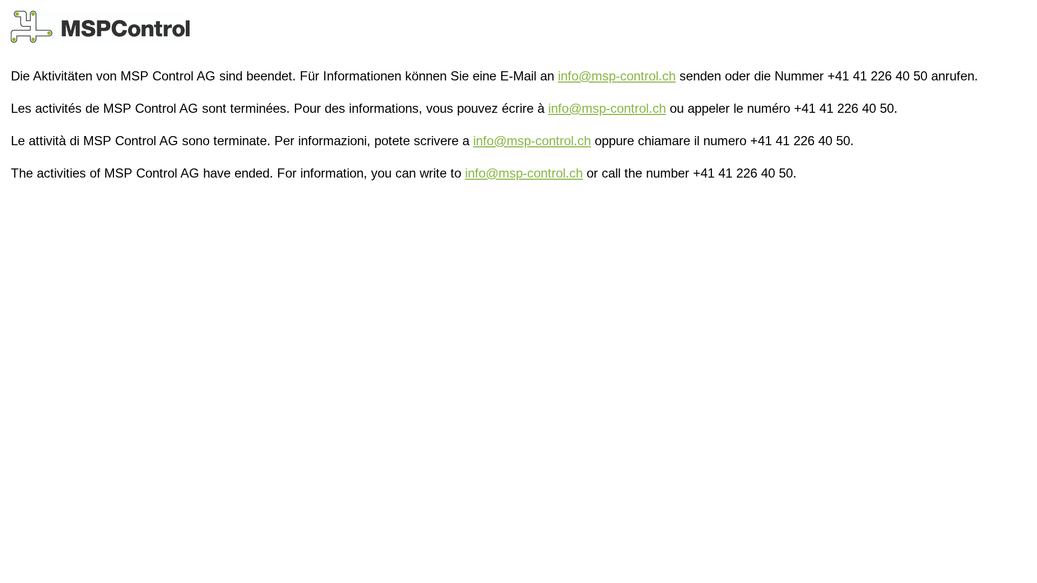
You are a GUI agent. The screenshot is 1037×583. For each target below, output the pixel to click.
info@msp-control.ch (617, 76)
